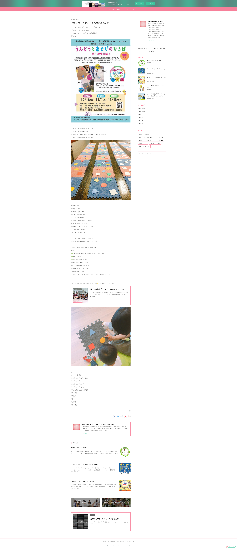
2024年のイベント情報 (129, 9)
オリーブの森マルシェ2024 (79, 447)
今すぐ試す (139, 3)
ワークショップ (155, 143)
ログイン (150, 3)
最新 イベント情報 (145, 137)
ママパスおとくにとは (114, 9)
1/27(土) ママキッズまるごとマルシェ (82, 481)
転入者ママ (143, 143)
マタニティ (158, 140)
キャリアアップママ (145, 140)
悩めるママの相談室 (145, 134)
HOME (103, 9)
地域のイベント (144, 146)
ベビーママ (158, 137)
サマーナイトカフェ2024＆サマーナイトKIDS (84, 464)
